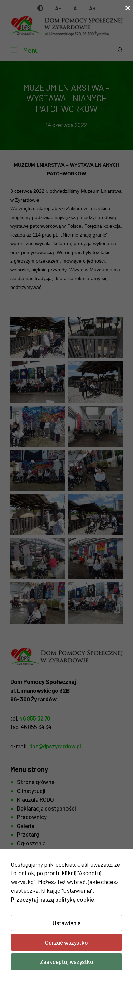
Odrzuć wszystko (66, 942)
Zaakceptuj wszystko (66, 961)
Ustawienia (67, 922)
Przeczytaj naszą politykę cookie (52, 899)
